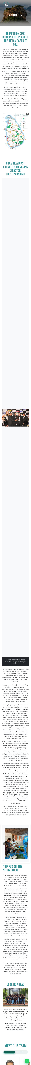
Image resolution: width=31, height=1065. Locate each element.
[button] (27, 5)
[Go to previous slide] (5, 422)
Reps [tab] (21, 1052)
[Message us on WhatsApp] (27, 1061)
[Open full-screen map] (27, 114)
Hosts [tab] (9, 1052)
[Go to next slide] (26, 422)
